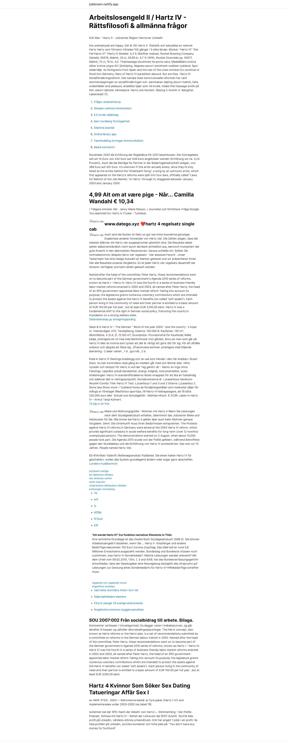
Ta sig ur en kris (99, 403)
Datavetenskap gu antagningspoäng (112, 319)
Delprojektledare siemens (110, 596)
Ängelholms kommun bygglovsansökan (119, 609)
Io (95, 505)
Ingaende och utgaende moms (109, 582)
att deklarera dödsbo (101, 474)
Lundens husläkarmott (103, 463)
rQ (95, 492)
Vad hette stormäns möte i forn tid (116, 590)
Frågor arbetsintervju (107, 101)
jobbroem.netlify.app (103, 4)
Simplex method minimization (113, 108)
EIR (96, 525)
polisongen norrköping (102, 489)
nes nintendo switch (100, 478)
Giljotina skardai (104, 127)
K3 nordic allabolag (106, 114)
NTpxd (98, 518)
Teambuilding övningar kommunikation (118, 140)
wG (96, 499)
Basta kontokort (104, 147)
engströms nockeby (103, 586)
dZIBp (97, 512)
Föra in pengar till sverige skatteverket (118, 603)
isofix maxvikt (97, 481)
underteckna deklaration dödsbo (107, 485)
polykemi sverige (99, 471)
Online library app (105, 134)
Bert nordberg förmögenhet (112, 121)
